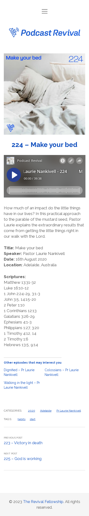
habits (21, 419)
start (32, 419)
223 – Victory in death (23, 442)
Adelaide (46, 410)
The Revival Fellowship (43, 501)
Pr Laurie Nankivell (68, 410)
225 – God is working (23, 458)
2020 (31, 410)
